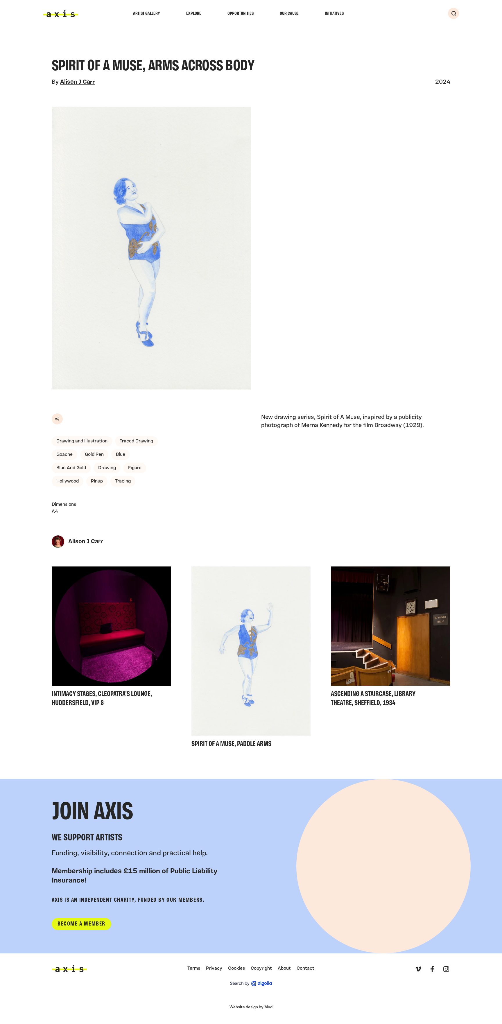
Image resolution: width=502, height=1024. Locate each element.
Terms (193, 968)
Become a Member (81, 924)
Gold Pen (94, 454)
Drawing (107, 468)
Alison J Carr (77, 82)
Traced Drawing (136, 441)
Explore (193, 13)
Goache (64, 454)
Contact (305, 968)
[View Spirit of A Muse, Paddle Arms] (251, 658)
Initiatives (334, 13)
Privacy (214, 968)
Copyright (261, 968)
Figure (134, 468)
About (284, 968)
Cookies (236, 968)
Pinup (97, 481)
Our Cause (289, 13)
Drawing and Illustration (81, 441)
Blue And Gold (71, 468)
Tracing (123, 481)
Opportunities (240, 13)
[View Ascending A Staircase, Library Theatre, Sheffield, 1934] (390, 638)
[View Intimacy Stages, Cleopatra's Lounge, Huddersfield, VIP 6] (111, 638)
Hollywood (67, 481)
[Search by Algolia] (251, 983)
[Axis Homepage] (60, 13)
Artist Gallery (146, 13)
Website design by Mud (251, 1007)
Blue (120, 454)
